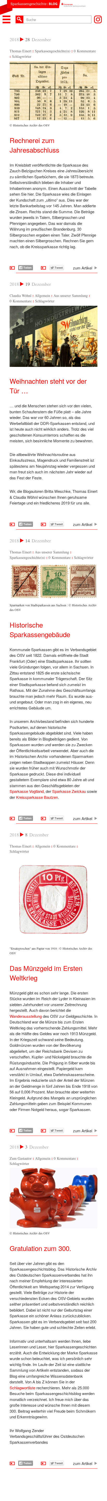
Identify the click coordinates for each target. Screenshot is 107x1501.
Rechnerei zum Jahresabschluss (34, 144)
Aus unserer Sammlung (71, 295)
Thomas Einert (20, 50)
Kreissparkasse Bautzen (37, 797)
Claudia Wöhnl (20, 295)
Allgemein (42, 295)
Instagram (98, 19)
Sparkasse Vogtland (27, 791)
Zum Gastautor (21, 1158)
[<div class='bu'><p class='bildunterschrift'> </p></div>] (53, 365)
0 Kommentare (85, 50)
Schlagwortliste (22, 1387)
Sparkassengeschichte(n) (52, 50)
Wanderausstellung (26, 1016)
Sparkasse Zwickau (69, 791)
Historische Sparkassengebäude (40, 629)
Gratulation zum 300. (40, 1248)
